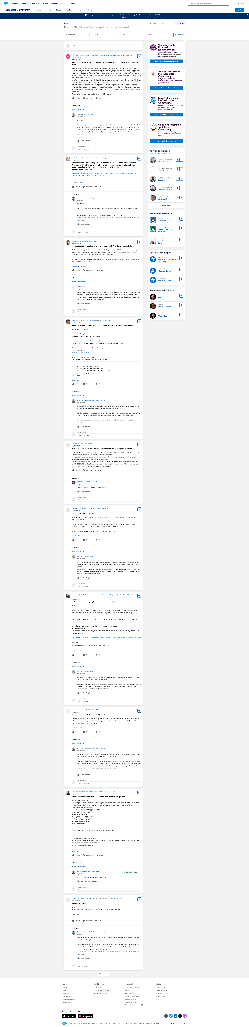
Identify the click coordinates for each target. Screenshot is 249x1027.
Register (135, 15)
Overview (37, 10)
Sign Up (239, 10)
